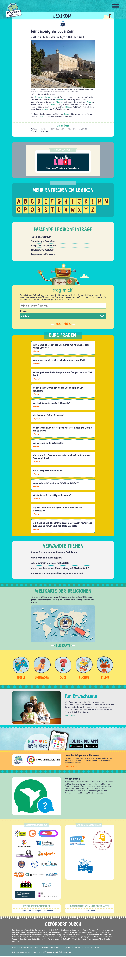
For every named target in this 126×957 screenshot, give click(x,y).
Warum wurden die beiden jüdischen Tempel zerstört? (59, 360)
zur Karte (63, 645)
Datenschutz (27, 948)
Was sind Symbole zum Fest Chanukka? (51, 402)
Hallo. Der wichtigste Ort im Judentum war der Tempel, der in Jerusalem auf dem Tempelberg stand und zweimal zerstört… (36, 499)
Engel (50, 107)
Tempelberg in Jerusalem (45, 97)
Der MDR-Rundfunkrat (49, 939)
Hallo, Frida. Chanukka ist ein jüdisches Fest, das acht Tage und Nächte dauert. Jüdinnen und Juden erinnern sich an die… (36, 406)
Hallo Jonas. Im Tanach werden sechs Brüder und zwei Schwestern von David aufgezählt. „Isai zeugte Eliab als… (36, 474)
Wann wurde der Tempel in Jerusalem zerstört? (56, 482)
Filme (105, 677)
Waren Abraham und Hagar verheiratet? (50, 562)
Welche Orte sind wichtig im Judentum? (52, 495)
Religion (23, 310)
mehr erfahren (71, 766)
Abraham (59, 99)
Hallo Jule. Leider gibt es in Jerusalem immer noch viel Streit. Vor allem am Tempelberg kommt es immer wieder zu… (36, 529)
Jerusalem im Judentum (42, 249)
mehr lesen (70, 715)
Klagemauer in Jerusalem (43, 254)
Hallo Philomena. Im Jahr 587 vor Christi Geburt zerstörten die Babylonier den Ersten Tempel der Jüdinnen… (36, 486)
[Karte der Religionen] (63, 623)
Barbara (41, 94)
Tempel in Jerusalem (81, 129)
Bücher (84, 677)
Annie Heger (89, 910)
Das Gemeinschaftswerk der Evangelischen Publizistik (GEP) (35, 930)
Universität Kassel (70, 932)
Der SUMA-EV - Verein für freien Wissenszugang (79, 939)
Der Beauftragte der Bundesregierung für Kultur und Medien (36, 932)
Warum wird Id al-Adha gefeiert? (47, 557)
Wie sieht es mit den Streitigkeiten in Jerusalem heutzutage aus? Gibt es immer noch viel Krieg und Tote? (62, 524)
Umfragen (42, 677)
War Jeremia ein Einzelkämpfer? (48, 442)
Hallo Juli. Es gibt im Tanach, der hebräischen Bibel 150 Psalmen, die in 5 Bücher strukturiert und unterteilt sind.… (36, 462)
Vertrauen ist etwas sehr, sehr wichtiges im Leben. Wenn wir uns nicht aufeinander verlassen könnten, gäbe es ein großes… (36, 351)
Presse (46, 948)
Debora (48, 94)
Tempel (67, 114)
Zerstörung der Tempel (61, 129)
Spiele (21, 677)
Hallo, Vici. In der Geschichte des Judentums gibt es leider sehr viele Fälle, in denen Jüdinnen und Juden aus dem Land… (36, 419)
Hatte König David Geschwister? (48, 470)
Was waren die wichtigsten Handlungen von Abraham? (57, 573)
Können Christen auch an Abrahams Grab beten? (54, 552)
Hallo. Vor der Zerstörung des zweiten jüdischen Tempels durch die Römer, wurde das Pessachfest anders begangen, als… (36, 434)
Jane (53, 94)
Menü (116, 6)
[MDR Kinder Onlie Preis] (85, 865)
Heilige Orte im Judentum (43, 245)
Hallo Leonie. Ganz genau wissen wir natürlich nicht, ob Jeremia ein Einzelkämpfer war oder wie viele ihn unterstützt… (36, 446)
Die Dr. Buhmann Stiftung (72, 934)
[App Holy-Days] (63, 738)
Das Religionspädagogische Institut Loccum (87, 937)
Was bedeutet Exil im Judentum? (48, 415)
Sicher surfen (95, 948)
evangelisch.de (36, 952)
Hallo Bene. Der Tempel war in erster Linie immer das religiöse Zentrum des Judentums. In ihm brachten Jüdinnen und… (36, 379)
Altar (89, 102)
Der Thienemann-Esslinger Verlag (56, 937)
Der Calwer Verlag (34, 937)
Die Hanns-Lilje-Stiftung (88, 932)
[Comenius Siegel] (102, 840)
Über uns (37, 948)
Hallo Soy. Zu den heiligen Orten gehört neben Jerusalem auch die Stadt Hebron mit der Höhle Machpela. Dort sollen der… (36, 394)
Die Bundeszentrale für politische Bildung (44, 934)
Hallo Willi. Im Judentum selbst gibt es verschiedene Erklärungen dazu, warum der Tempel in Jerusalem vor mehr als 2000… (36, 363)
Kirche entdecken (74, 778)
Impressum (16, 948)
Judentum (63, 24)
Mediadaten (55, 948)
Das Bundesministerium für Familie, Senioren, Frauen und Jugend (86, 930)
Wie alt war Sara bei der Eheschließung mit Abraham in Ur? (60, 568)
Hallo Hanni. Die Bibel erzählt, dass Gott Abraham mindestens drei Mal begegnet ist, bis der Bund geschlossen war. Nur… (36, 514)
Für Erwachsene (68, 948)
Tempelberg (44, 129)
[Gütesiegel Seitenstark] (77, 840)
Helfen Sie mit (82, 948)
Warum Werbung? (63, 149)
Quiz (63, 677)
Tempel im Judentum (39, 131)
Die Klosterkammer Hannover (95, 934)
